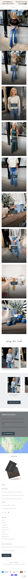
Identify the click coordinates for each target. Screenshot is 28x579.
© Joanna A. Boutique (14, 562)
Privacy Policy (5, 534)
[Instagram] (5, 512)
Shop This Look (14, 402)
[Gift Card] (14, 461)
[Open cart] (26, 7)
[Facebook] (2, 512)
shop (14, 212)
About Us (4, 522)
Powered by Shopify (20, 564)
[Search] (23, 7)
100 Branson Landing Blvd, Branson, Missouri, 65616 (14, 427)
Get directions (8, 433)
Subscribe (6, 555)
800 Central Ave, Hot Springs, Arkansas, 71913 (13, 418)
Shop (14, 69)
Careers (4, 532)
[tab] (10, 357)
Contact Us (4, 525)
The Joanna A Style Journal (8, 539)
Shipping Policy (5, 536)
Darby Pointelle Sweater (14, 394)
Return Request (5, 529)
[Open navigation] (2, 7)
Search (3, 520)
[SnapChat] (8, 512)
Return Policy (5, 527)
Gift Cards (14, 456)
